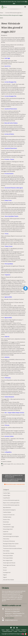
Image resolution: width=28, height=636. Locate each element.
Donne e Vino (6, 519)
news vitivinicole (17, 464)
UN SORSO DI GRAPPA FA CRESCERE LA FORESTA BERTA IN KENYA (12, 479)
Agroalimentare (7, 507)
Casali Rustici (6, 498)
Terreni (5, 567)
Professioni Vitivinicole (9, 541)
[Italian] (25, 634)
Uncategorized (6, 572)
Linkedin (17, 627)
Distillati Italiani (7, 517)
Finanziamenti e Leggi (8, 526)
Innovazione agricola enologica (11, 536)
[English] (23, 634)
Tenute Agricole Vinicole (9, 562)
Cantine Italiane (7, 512)
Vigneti (5, 574)
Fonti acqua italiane (8, 555)
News (12, 629)
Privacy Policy (22, 631)
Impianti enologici (7, 534)
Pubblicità (23, 629)
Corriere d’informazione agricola (11, 500)
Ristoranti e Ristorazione (9, 546)
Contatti (18, 629)
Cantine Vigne (6, 493)
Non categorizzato (7, 560)
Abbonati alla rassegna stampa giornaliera (15, 484)
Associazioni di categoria (9, 509)
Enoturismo (6, 522)
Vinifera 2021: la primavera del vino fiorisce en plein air (14, 476)
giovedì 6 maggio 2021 (8, 464)
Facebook (11, 627)
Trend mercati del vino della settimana (12, 548)
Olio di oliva (6, 538)
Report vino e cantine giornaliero (11, 502)
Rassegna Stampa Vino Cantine (10, 543)
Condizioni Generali (7, 631)
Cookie (15, 631)
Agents (8, 629)
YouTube (14, 627)
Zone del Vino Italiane (8, 553)
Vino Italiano (6, 550)
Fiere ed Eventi (7, 524)
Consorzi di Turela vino (8, 514)
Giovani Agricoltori (8, 529)
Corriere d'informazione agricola (13, 12)
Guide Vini (5, 531)
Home (1, 12)
